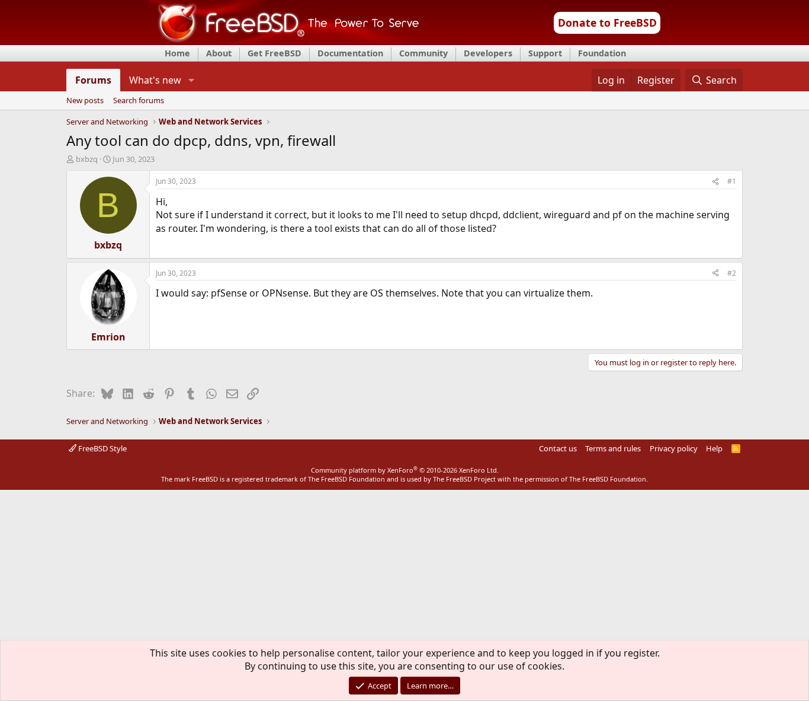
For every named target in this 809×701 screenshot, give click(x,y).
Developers (488, 53)
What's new (155, 80)
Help (714, 448)
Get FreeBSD (274, 53)
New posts (85, 100)
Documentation (350, 53)
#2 (731, 273)
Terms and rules (613, 448)
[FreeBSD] (284, 40)
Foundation (602, 53)
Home (177, 53)
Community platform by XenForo (405, 470)
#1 (731, 181)
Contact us (558, 448)
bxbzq (87, 159)
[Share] (715, 182)
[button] (191, 80)
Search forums (138, 100)
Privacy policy (674, 448)
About (219, 53)
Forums (93, 80)
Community (423, 53)
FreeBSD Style (101, 448)
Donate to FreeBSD (607, 22)
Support (545, 53)
